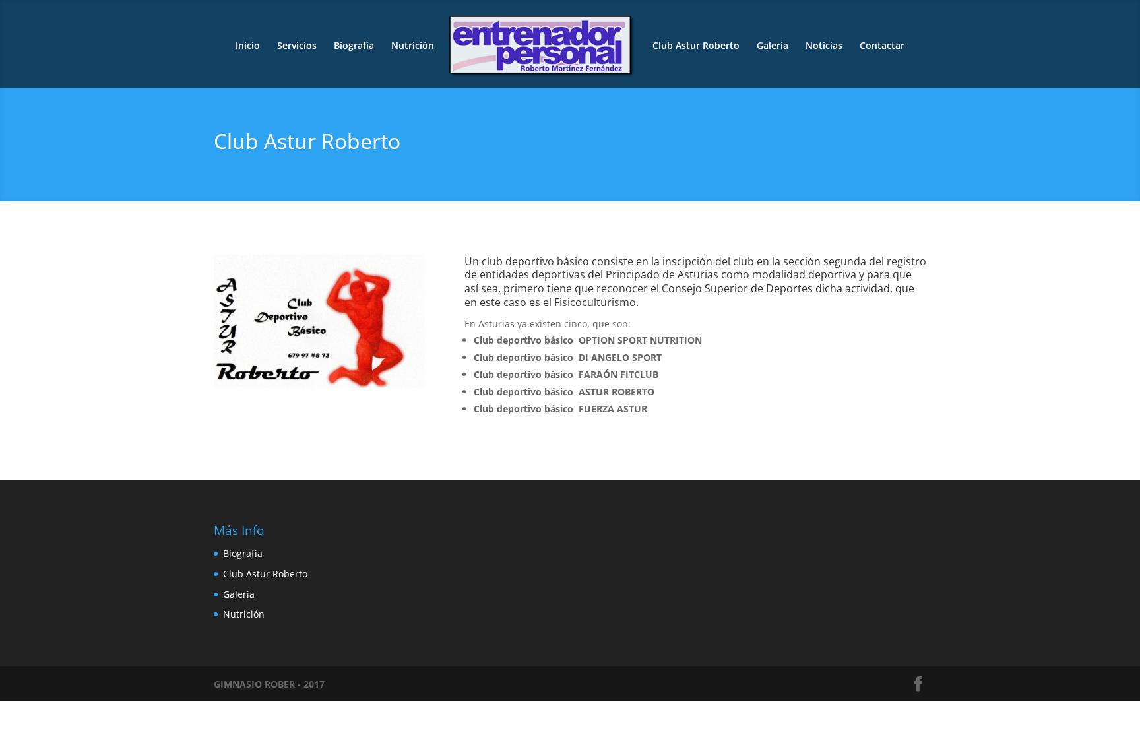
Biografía (354, 46)
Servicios (297, 46)
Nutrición (412, 46)
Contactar (882, 46)
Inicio (248, 46)
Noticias (824, 46)
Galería (772, 46)
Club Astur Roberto (696, 46)
